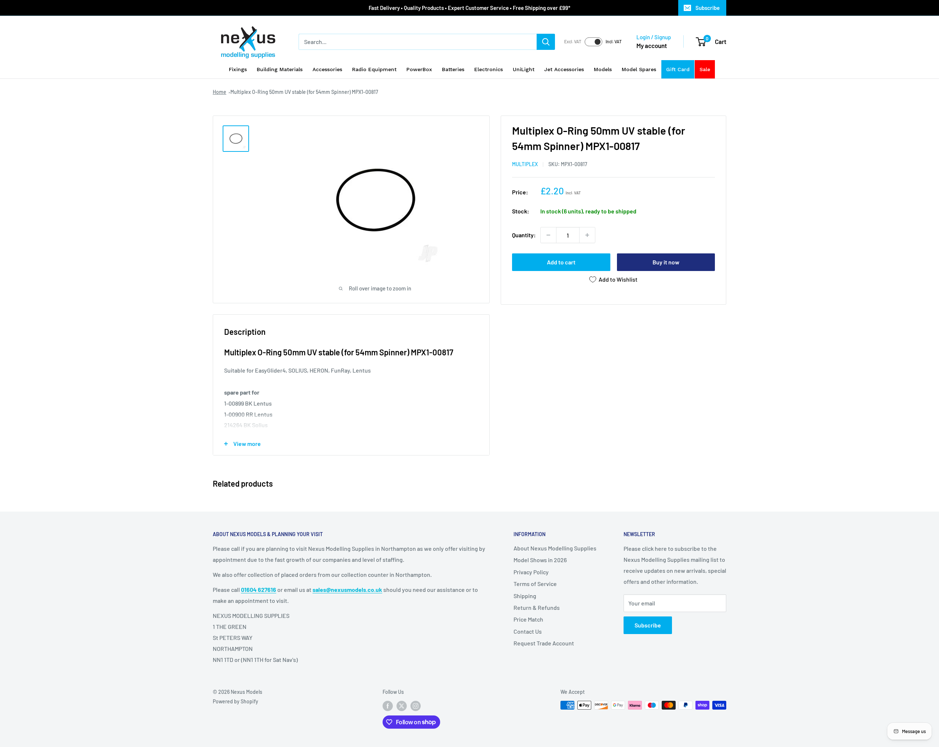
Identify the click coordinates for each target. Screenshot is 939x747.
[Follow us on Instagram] (415, 706)
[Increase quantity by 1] (587, 235)
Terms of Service (535, 583)
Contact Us (528, 631)
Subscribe (707, 7)
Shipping (525, 595)
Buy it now (666, 262)
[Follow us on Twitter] (402, 706)
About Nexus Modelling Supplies (555, 548)
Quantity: (524, 234)
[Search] (546, 42)
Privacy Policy (531, 571)
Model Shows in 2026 (540, 559)
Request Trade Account (544, 643)
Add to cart (561, 262)
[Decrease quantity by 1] (548, 235)
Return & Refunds (537, 607)
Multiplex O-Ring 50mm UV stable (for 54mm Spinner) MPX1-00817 (304, 92)
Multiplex (525, 164)
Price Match (528, 619)
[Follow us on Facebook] (388, 706)
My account (651, 45)
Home (219, 92)
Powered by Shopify (235, 701)
